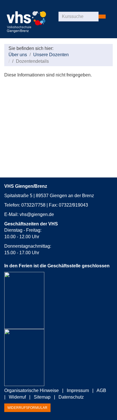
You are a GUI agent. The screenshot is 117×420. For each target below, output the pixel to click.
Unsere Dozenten (51, 54)
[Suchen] (102, 17)
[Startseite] (31, 20)
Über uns (18, 54)
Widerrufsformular (27, 408)
